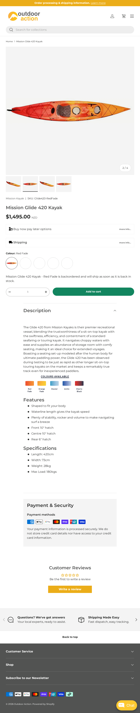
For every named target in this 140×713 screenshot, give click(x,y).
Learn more (98, 3)
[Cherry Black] (67, 263)
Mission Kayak (15, 198)
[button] (124, 16)
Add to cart (93, 291)
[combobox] (70, 29)
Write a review (70, 589)
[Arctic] (53, 263)
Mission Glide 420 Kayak (29, 41)
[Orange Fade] (25, 263)
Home (9, 41)
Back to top (70, 637)
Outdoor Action (22, 704)
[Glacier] (39, 263)
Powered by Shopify (43, 704)
